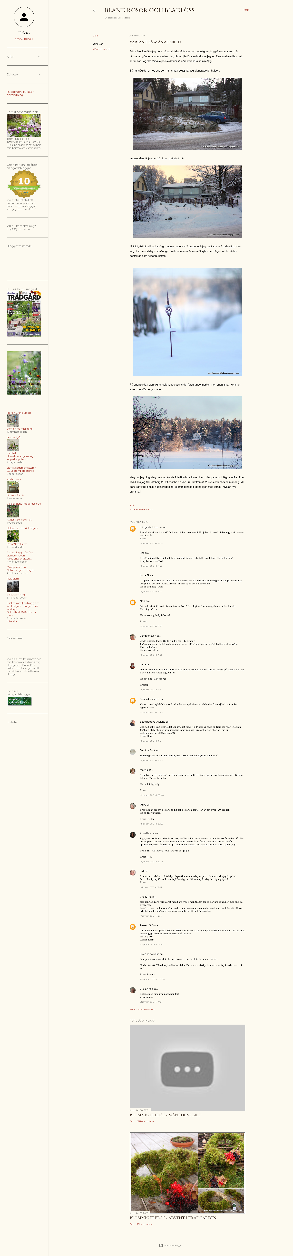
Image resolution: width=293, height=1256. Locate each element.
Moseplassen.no (16, 567)
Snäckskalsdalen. (150, 699)
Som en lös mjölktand (20, 428)
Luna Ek (145, 575)
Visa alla (12, 621)
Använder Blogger (173, 1245)
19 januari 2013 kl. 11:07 (151, 887)
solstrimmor (14, 479)
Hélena (24, 32)
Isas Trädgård (14, 437)
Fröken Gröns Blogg (19, 412)
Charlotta (145, 896)
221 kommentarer (145, 1121)
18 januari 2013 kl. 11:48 (151, 566)
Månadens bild (101, 49)
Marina (144, 769)
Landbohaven (148, 635)
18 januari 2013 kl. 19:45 (151, 760)
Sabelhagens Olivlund (152, 721)
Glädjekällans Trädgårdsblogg (24, 503)
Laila (142, 871)
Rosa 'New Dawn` (17, 544)
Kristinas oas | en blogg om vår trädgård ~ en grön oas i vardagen (23, 606)
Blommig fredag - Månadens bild (165, 1114)
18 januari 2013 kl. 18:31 (151, 741)
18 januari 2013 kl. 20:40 (152, 795)
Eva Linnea (146, 988)
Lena (143, 664)
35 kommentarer (145, 1224)
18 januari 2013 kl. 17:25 (151, 655)
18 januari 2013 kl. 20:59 (151, 823)
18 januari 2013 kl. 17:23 (151, 626)
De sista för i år (15, 495)
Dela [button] (95, 35)
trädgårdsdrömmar (151, 527)
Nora (142, 601)
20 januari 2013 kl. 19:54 (151, 944)
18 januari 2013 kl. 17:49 (151, 712)
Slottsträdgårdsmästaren (21, 467)
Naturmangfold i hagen (21, 570)
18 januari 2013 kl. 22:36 (151, 861)
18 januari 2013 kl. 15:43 (151, 591)
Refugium (13, 578)
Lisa (142, 552)
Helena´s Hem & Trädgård (22, 528)
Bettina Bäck (147, 750)
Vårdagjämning (16, 594)
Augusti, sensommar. (19, 519)
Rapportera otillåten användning (20, 93)
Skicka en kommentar (142, 1009)
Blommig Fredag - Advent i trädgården (173, 1217)
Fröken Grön (147, 925)
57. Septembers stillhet (20, 470)
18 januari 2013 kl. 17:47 (151, 689)
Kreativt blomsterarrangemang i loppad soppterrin (21, 456)
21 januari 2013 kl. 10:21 (151, 1001)
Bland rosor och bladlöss (149, 10)
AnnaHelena (147, 833)
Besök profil (24, 39)
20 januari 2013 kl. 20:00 (152, 979)
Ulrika (143, 804)
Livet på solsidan (149, 954)
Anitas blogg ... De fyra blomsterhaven (20, 554)
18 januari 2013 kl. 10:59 (151, 543)
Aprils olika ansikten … (19, 558)
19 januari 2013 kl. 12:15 (151, 916)
